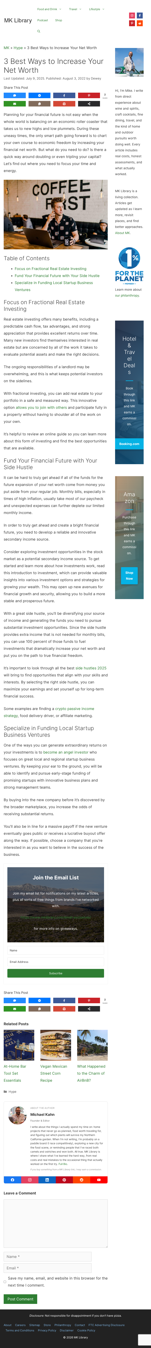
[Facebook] (12, 1179)
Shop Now (129, 575)
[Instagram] (29, 1179)
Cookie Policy (86, 1330)
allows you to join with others (41, 407)
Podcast (42, 20)
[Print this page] (64, 103)
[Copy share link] (40, 103)
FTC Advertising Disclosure (107, 1325)
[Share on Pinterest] (89, 95)
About (7, 1325)
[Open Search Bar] (39, 31)
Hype (18, 48)
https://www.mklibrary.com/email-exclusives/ (56, 917)
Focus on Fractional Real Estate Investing (50, 268)
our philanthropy (127, 295)
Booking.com (129, 444)
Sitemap (34, 1325)
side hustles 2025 (91, 668)
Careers (20, 1325)
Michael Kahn (42, 1114)
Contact (80, 1325)
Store (47, 1325)
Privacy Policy (47, 1330)
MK (6, 48)
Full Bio (63, 1163)
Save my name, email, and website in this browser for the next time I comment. (58, 1281)
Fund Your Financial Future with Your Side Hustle (57, 276)
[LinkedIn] (47, 1179)
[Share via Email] (15, 103)
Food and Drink (47, 9)
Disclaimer (67, 1330)
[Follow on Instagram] (132, 15)
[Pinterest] (64, 1179)
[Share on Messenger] (40, 95)
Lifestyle (94, 9)
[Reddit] (81, 1179)
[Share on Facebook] (64, 95)
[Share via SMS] (15, 95)
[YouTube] (99, 1179)
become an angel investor (65, 752)
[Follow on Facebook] (140, 15)
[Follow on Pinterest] (132, 23)
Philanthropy (63, 1325)
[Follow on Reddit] (140, 23)
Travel (73, 9)
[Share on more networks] (89, 103)
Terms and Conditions (20, 1330)
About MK (122, 233)
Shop (58, 20)
